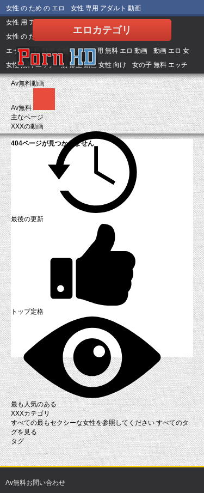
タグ (17, 441)
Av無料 (22, 108)
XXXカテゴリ (30, 413)
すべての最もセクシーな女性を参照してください (83, 423)
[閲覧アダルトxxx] (57, 57)
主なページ (27, 117)
